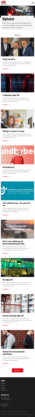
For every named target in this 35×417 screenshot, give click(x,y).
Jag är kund (4, 390)
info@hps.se (4, 406)
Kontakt (3, 388)
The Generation (13, 414)
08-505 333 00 (5, 404)
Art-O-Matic (30, 414)
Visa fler (16, 370)
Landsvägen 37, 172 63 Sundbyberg (6, 398)
